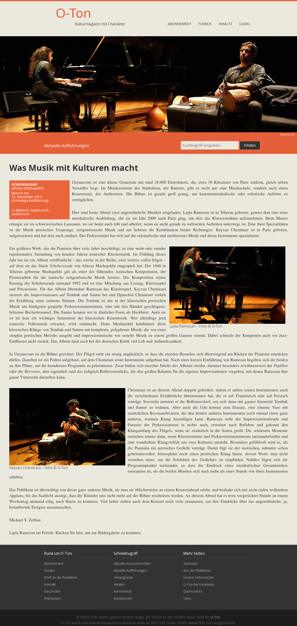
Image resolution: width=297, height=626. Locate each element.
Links (187, 598)
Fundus (205, 24)
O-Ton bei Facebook (198, 584)
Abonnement (179, 24)
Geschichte (52, 591)
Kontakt (50, 584)
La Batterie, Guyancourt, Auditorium (30, 212)
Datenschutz (192, 591)
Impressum (52, 598)
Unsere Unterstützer (198, 577)
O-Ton (73, 12)
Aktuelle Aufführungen (130, 570)
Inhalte (225, 24)
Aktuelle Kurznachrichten (132, 563)
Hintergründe (123, 577)
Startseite (190, 563)
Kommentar (123, 591)
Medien (119, 584)
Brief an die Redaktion (60, 577)
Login (244, 24)
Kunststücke (123, 598)
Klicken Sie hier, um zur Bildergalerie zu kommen (97, 532)
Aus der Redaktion (197, 570)
